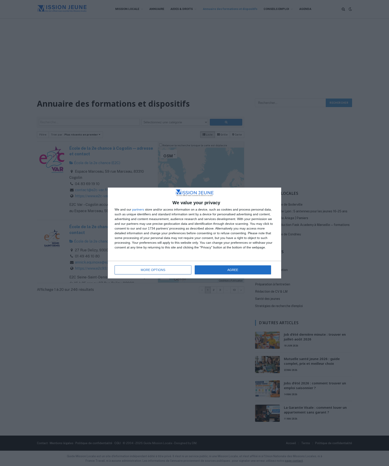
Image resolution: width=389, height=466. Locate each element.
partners (138, 209)
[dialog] (194, 233)
